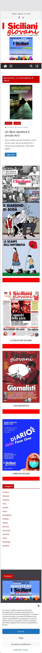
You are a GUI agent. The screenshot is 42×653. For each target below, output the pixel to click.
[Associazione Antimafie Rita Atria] (27, 9)
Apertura (5, 533)
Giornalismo (7, 522)
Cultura (17, 130)
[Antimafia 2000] (5, 2)
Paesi (4, 545)
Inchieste (5, 506)
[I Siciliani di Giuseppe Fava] (28, 12)
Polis (4, 510)
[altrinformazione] (22, 15)
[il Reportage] (30, 5)
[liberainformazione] (5, 9)
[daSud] (36, 2)
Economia (6, 537)
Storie (4, 518)
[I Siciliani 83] (5, 15)
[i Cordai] (21, 5)
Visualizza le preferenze (21, 644)
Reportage (6, 548)
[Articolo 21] (23, 2)
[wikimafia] (19, 12)
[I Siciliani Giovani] (5, 73)
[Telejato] (10, 12)
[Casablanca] (30, 2)
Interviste (5, 541)
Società (5, 514)
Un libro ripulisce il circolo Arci (17, 140)
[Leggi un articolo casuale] (37, 73)
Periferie (5, 526)
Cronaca (5, 499)
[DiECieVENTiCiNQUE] (9, 5)
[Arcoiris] (14, 2)
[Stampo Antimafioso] (3, 12)
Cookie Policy (17, 650)
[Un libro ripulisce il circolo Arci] (20, 108)
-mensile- (8, 130)
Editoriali (5, 503)
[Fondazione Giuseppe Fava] (23, 12)
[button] (38, 606)
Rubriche (5, 552)
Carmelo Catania (22, 134)
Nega (21, 638)
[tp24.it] (15, 12)
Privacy (25, 650)
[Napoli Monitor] (13, 9)
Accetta (21, 631)
